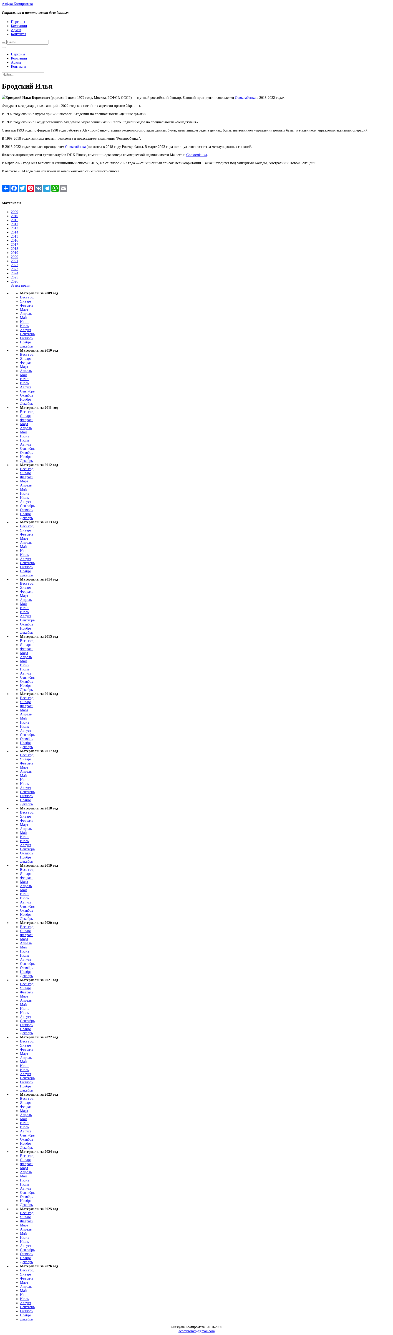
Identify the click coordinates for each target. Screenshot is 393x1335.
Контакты (18, 34)
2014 (14, 232)
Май (23, 318)
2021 (14, 261)
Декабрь (26, 346)
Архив (16, 30)
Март (24, 309)
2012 (14, 224)
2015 (14, 236)
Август (25, 330)
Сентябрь (27, 334)
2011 (14, 220)
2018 (14, 249)
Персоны (18, 22)
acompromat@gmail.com (197, 1331)
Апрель (26, 313)
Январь (25, 301)
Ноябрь (25, 342)
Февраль (26, 305)
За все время (20, 285)
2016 (14, 240)
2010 (14, 216)
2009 (14, 212)
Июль (24, 326)
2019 (14, 253)
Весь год (26, 297)
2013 (14, 228)
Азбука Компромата (17, 4)
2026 (14, 281)
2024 (14, 273)
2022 (14, 265)
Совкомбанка (245, 97)
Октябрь (26, 338)
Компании (19, 26)
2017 (14, 244)
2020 (14, 257)
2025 (14, 277)
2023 (14, 269)
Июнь (24, 322)
